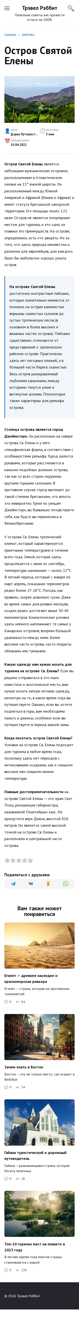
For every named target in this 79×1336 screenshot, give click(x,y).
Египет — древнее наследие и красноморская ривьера (30, 978)
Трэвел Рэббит (39, 7)
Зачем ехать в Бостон (23, 1067)
